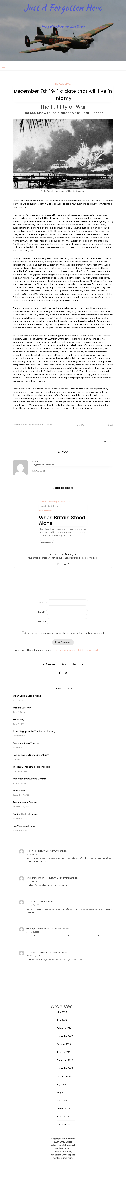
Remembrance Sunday (25, 802)
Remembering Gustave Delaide (29, 778)
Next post (108, 441)
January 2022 (63, 1116)
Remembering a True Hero (27, 743)
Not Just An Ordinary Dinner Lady (31, 755)
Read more (47, 542)
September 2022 (65, 1076)
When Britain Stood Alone (62, 520)
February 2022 (64, 1108)
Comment (63, 564)
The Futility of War (63, 84)
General (42, 501)
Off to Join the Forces (44, 901)
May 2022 (62, 1092)
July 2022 (61, 1084)
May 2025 (62, 1012)
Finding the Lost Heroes (25, 814)
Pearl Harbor (19, 790)
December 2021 (65, 1124)
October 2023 (64, 1044)
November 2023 (65, 1036)
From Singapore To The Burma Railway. (34, 731)
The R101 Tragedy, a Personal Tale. (32, 766)
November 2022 (65, 1068)
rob (27, 901)
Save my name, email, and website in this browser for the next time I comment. (64, 633)
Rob (37, 461)
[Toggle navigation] (3, 68)
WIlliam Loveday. (22, 707)
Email (41, 611)
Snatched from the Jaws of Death (50, 952)
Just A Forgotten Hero (63, 7)
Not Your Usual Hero (24, 826)
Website (42, 621)
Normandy (18, 719)
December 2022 (65, 1060)
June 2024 (62, 1020)
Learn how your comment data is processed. (75, 650)
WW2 (67, 501)
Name (42, 602)
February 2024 (64, 1028)
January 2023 (63, 1052)
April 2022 (62, 1100)
